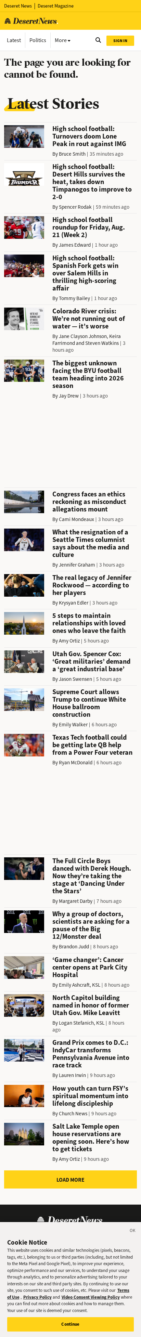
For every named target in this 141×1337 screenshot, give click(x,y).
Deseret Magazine (56, 6)
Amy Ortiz (69, 640)
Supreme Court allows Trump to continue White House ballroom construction (89, 703)
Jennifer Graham (77, 564)
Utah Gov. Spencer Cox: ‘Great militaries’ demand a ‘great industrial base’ (91, 661)
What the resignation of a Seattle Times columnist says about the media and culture (90, 543)
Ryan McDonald (75, 762)
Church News (73, 1113)
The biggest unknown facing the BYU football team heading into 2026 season (88, 374)
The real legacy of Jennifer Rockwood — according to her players (91, 585)
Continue (70, 1324)
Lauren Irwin (72, 1075)
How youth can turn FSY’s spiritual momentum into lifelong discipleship (90, 1096)
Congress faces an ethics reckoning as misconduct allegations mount (89, 502)
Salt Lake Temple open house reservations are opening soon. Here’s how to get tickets (90, 1138)
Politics (37, 40)
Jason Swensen (75, 679)
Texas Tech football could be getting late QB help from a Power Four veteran (92, 745)
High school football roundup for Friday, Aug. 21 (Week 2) (88, 227)
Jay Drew (69, 395)
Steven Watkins (102, 343)
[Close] (132, 1231)
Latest (14, 40)
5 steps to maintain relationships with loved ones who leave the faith (89, 623)
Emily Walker (73, 724)
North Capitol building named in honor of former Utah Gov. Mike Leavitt (90, 1005)
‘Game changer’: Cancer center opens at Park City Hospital (89, 967)
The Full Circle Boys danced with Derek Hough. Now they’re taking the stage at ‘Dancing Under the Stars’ (91, 876)
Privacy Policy (37, 1297)
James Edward (75, 245)
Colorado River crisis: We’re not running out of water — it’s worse (88, 319)
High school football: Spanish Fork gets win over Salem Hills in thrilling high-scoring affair (85, 273)
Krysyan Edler (73, 602)
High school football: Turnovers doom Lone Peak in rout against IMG (89, 136)
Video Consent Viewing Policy (91, 1297)
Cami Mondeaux (76, 519)
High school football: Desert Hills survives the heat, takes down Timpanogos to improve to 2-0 (92, 182)
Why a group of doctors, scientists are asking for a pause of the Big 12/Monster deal (91, 925)
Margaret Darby (75, 901)
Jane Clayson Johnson (83, 336)
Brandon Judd (74, 946)
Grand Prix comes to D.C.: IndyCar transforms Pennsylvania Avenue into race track (90, 1054)
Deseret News (18, 6)
